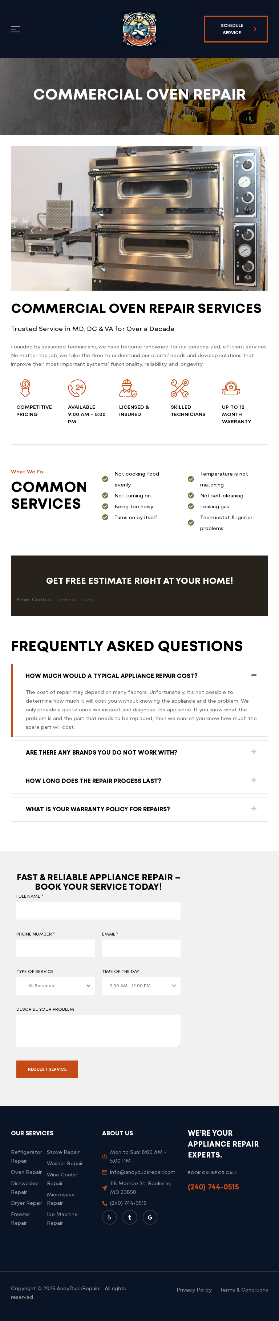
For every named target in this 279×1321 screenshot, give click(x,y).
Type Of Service (35, 971)
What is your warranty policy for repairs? (98, 809)
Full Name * (29, 896)
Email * (110, 934)
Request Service (47, 1069)
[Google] (150, 1217)
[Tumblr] (129, 1217)
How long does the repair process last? (93, 781)
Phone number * (35, 934)
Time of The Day (120, 971)
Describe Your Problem (45, 1009)
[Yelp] (109, 1217)
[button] (139, 676)
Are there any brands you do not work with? (101, 752)
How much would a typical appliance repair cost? (112, 676)
